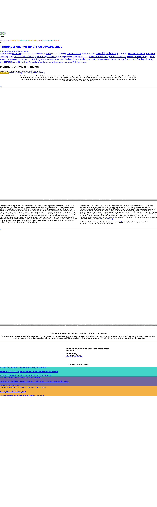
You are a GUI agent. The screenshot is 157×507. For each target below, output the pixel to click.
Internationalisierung (73, 57)
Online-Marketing (103, 59)
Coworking (62, 54)
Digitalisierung (110, 53)
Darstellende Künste (88, 54)
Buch (48, 53)
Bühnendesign (54, 53)
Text (19, 62)
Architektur (16, 54)
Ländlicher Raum (21, 59)
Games (11, 57)
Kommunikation (85, 56)
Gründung (42, 56)
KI (81, 57)
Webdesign (77, 62)
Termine (39, 40)
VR (62, 62)
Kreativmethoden (118, 56)
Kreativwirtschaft (136, 56)
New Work (90, 59)
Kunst (152, 56)
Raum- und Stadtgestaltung (139, 59)
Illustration (51, 57)
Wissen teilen (24, 40)
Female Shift (134, 53)
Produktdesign (117, 59)
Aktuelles (56, 40)
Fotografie (150, 53)
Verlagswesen (48, 62)
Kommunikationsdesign (100, 56)
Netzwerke (80, 59)
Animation (5, 53)
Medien (43, 59)
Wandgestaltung (68, 62)
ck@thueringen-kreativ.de (74, 356)
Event (120, 53)
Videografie (57, 62)
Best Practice (33, 40)
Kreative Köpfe (5, 40)
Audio (22, 53)
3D (1, 54)
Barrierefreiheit (41, 54)
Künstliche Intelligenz (7, 59)
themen (2, 42)
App (10, 54)
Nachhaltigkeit (67, 59)
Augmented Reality (30, 53)
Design (99, 53)
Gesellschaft (19, 56)
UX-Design (25, 62)
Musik (57, 59)
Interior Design (61, 57)
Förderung (4, 57)
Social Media (6, 62)
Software (14, 62)
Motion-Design (50, 59)
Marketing (34, 59)
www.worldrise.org (107, 219)
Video (121, 222)
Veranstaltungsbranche (37, 62)
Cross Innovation (47, 40)
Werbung (84, 62)
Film (143, 53)
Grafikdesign (30, 56)
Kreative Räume (15, 40)
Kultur (148, 57)
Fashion (124, 53)
